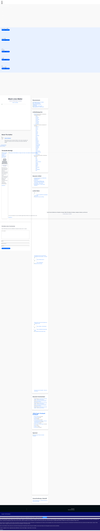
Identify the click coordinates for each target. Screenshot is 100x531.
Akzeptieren (44, 517)
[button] (7, 28)
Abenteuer (37, 126)
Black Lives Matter (15, 102)
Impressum (72, 508)
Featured (37, 118)
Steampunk (37, 147)
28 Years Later (36, 427)
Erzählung (37, 117)
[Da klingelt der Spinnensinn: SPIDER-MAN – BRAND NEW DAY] (38, 103)
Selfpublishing (38, 145)
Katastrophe (37, 135)
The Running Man (36, 419)
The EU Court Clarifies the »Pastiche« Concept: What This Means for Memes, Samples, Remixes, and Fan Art (67, 212)
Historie (37, 133)
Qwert (35, 418)
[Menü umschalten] (6, 30)
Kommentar (37, 121)
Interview (37, 120)
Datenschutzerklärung (71, 509)
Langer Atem (36, 417)
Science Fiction (38, 144)
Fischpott (35, 414)
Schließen (1, 529)
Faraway (35, 426)
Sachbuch (37, 143)
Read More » (3, 185)
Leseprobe (37, 122)
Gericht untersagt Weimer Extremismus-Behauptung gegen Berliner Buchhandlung (4, 161)
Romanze (37, 142)
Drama (37, 131)
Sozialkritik (37, 146)
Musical (37, 137)
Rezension (37, 123)
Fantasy (37, 132)
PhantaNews (4, 6)
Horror (37, 134)
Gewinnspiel (37, 119)
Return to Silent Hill (37, 416)
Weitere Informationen (39, 517)
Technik (37, 148)
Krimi (36, 136)
